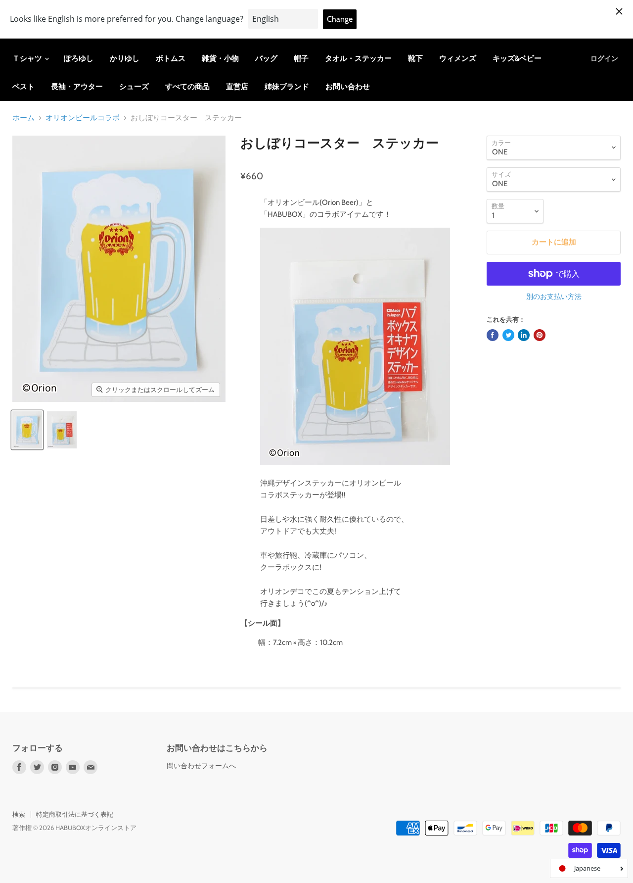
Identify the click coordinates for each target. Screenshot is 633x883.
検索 (18, 814)
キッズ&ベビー (517, 58)
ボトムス (170, 58)
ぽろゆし (78, 58)
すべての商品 (187, 86)
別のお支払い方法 (554, 296)
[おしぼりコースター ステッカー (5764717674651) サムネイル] (27, 429)
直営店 (237, 86)
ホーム (23, 118)
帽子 (301, 58)
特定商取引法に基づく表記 (74, 814)
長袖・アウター (77, 86)
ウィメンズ (457, 58)
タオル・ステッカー (358, 58)
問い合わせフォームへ (201, 765)
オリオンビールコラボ (82, 118)
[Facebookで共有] (492, 335)
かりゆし (124, 58)
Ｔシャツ (28, 58)
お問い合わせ (347, 86)
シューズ (134, 86)
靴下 (415, 58)
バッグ (266, 58)
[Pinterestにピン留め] (539, 335)
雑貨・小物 (220, 58)
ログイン (604, 58)
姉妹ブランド (287, 86)
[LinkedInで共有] (524, 335)
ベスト (23, 86)
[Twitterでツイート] (508, 335)
